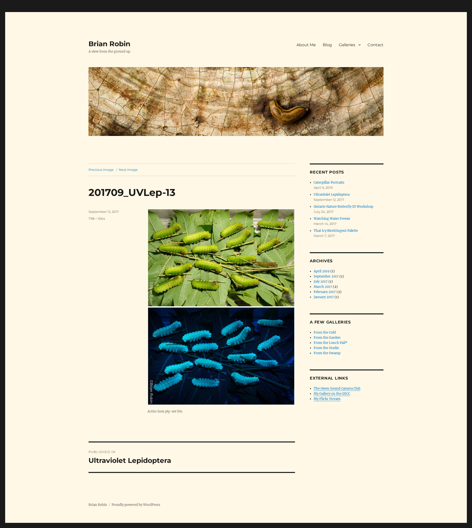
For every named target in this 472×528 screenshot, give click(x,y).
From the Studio (326, 348)
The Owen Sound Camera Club (337, 388)
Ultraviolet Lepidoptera (332, 194)
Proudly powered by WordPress (136, 505)
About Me (306, 45)
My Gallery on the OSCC (332, 394)
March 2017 (323, 287)
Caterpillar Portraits (329, 182)
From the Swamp (327, 353)
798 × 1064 (96, 218)
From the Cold (325, 332)
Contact (376, 45)
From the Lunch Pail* (330, 343)
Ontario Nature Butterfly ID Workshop (343, 207)
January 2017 (324, 297)
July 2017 (321, 281)
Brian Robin (109, 44)
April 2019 (322, 271)
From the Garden (327, 338)
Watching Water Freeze (332, 219)
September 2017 (326, 276)
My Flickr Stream (327, 399)
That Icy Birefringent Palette (336, 231)
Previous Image (101, 170)
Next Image (128, 170)
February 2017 (325, 292)
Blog (327, 45)
